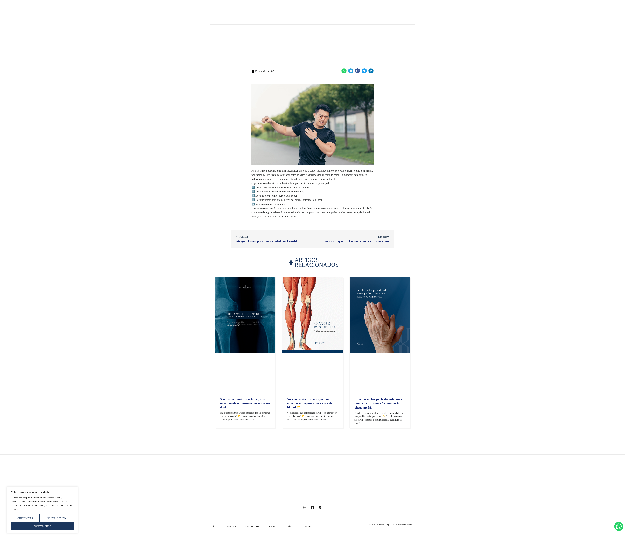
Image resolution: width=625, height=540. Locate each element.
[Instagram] (304, 507)
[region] (42, 510)
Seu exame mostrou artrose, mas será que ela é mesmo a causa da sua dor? (245, 403)
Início (214, 526)
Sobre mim (231, 526)
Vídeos (291, 526)
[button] (344, 71)
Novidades (273, 526)
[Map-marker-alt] (320, 507)
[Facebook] (312, 507)
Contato (307, 526)
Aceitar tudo (42, 526)
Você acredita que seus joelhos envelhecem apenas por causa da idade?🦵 (309, 403)
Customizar (25, 518)
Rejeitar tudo (56, 518)
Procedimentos (252, 526)
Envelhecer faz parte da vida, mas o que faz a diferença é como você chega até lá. (379, 403)
